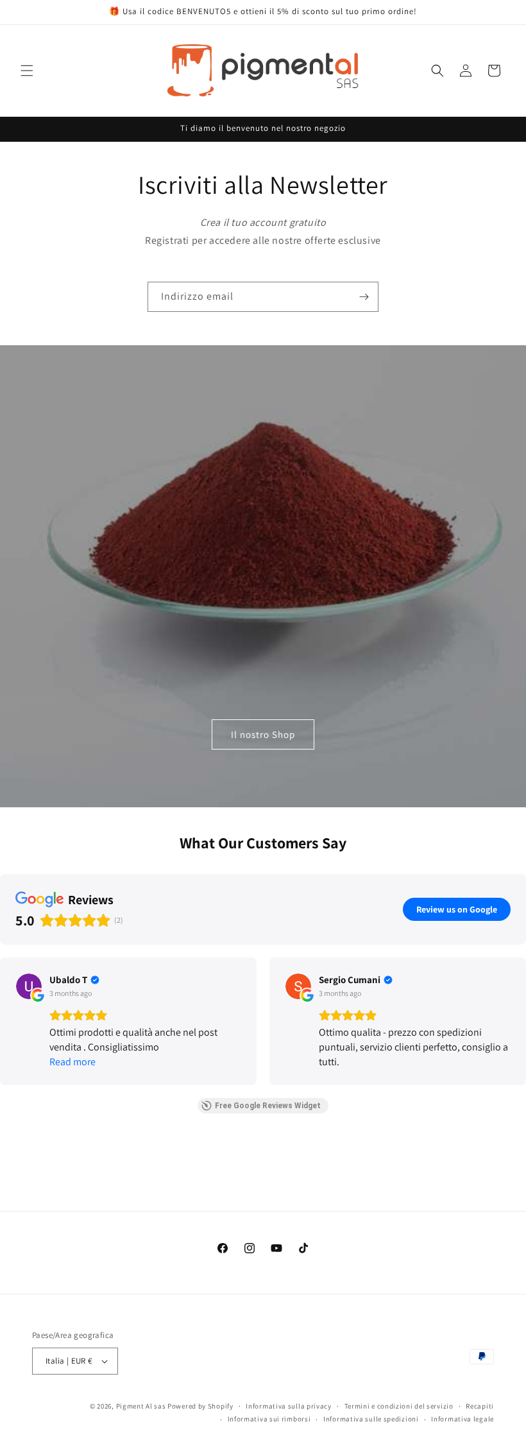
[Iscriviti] (364, 297)
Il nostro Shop (263, 734)
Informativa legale (462, 1418)
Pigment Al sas (141, 1406)
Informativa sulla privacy (289, 1406)
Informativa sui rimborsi (269, 1418)
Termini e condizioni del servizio (399, 1406)
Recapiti (480, 1406)
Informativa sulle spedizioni (371, 1418)
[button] (27, 70)
